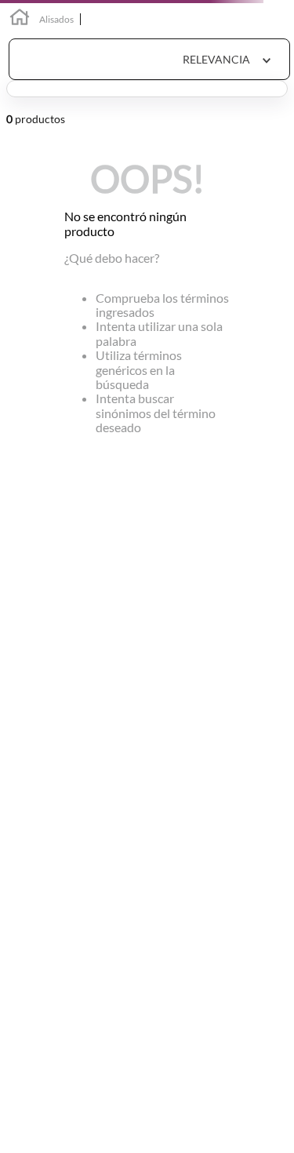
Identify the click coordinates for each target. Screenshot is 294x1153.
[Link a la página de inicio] (19, 19)
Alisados (56, 19)
